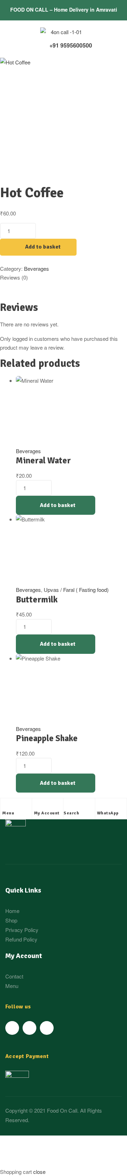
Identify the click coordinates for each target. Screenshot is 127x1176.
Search (71, 813)
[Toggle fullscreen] (82, 1142)
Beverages (36, 268)
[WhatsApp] (100, 805)
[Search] (67, 805)
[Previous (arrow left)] (16, 1163)
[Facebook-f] (12, 1028)
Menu (8, 813)
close (39, 1171)
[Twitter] (29, 1028)
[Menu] (5, 805)
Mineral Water (43, 460)
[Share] (49, 1142)
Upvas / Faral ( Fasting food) (76, 589)
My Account (47, 813)
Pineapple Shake (47, 738)
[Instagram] (47, 1028)
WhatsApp (108, 813)
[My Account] (37, 805)
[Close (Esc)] (16, 1142)
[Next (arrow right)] (49, 1163)
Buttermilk (37, 599)
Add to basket (43, 246)
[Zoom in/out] (16, 1153)
